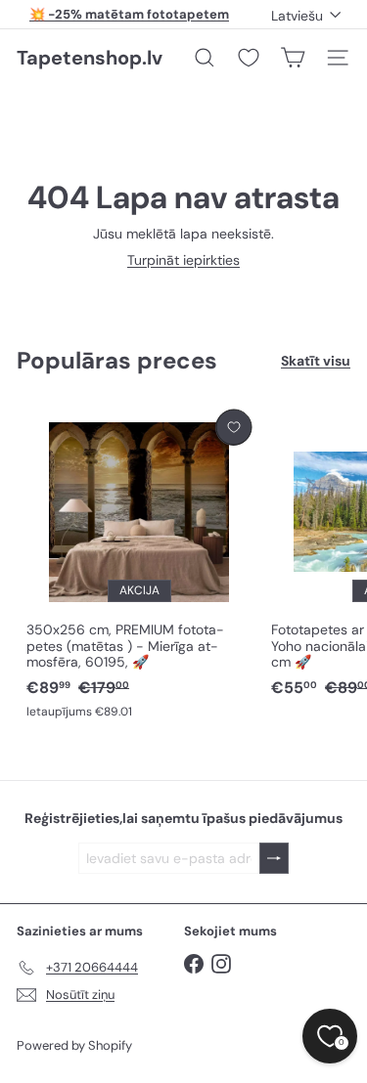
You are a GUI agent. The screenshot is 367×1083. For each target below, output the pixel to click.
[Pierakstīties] (274, 859)
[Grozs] (292, 57)
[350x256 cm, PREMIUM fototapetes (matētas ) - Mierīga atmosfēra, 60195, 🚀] (139, 565)
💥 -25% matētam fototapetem (129, 14)
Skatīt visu (315, 361)
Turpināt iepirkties (183, 260)
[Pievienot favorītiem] (233, 428)
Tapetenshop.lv (89, 57)
